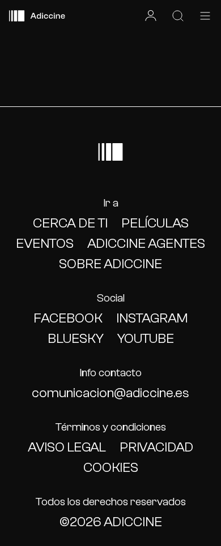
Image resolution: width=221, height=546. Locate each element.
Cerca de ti (70, 223)
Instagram (152, 318)
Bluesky (76, 338)
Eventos (45, 243)
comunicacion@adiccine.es (110, 393)
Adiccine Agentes (146, 243)
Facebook (68, 318)
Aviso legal (67, 447)
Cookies (110, 467)
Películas (155, 223)
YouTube (145, 338)
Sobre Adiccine (110, 264)
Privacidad (156, 447)
